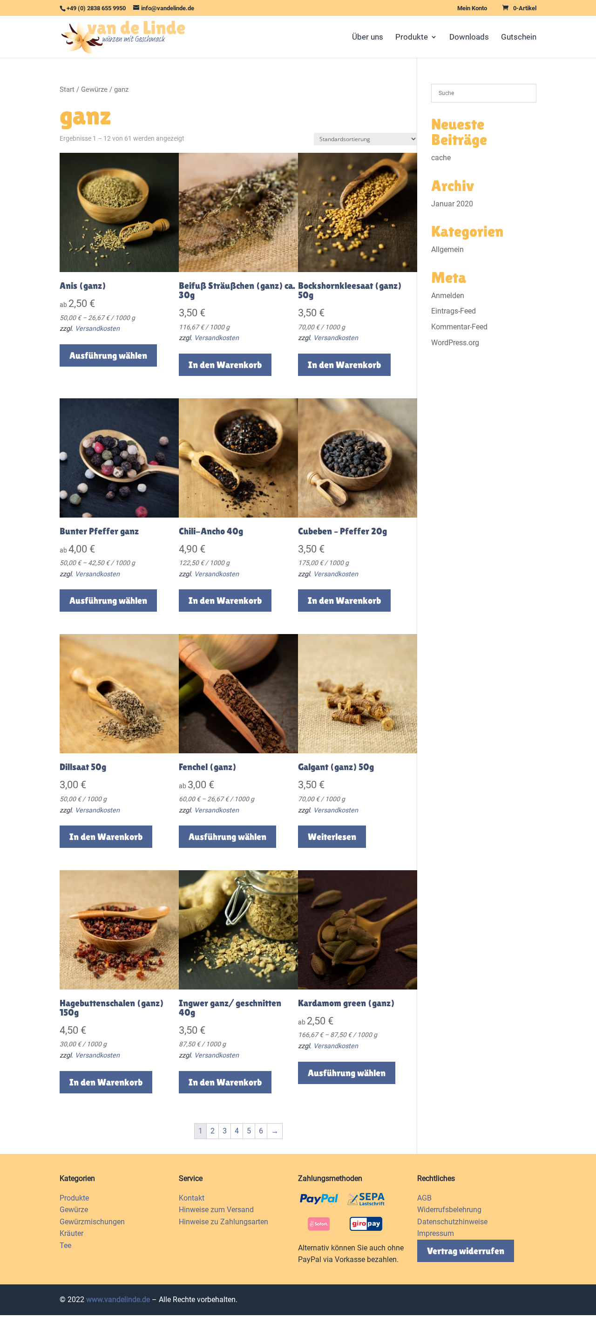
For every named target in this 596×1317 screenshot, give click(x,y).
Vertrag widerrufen (465, 1251)
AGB (424, 1198)
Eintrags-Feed (453, 311)
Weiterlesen (332, 837)
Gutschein (518, 37)
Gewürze (94, 89)
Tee (65, 1245)
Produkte (411, 37)
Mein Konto (472, 8)
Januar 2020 (452, 203)
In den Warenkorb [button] (225, 365)
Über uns (367, 37)
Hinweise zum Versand (216, 1209)
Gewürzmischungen (92, 1221)
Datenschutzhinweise (452, 1221)
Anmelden (447, 295)
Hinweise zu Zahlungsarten (223, 1221)
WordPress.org (455, 342)
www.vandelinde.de (118, 1299)
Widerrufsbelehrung (449, 1209)
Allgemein (447, 249)
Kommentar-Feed (459, 326)
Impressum (435, 1233)
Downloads (469, 37)
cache (441, 157)
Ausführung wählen (108, 355)
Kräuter (71, 1233)
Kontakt (191, 1198)
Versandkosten (97, 329)
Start (67, 89)
